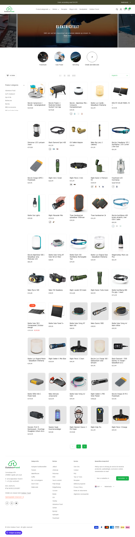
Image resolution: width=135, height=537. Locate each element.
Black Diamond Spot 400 (57, 142)
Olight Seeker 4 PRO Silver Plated (98, 395)
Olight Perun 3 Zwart (77, 359)
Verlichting (75, 65)
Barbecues (8, 100)
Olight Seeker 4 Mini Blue (57, 359)
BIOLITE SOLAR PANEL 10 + (121, 104)
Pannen (33, 470)
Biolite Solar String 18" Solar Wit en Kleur (56, 256)
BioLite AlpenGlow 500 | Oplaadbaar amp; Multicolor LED (36, 257)
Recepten (77, 480)
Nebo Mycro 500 (33, 290)
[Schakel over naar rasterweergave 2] (64, 75)
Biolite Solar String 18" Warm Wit (77, 324)
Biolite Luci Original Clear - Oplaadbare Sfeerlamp (99, 256)
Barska (7, 104)
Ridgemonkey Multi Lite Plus (120, 256)
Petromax (56, 473)
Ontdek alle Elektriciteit (92, 65)
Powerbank (43, 65)
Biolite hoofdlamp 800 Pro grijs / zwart (119, 291)
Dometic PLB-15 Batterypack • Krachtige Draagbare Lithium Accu (36, 429)
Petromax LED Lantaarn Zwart (36, 143)
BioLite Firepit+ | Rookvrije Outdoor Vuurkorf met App (55, 105)
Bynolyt (55, 511)
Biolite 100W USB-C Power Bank (34, 395)
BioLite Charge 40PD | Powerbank (35, 179)
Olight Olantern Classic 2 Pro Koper (78, 428)
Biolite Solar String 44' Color (77, 395)
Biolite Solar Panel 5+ (56, 323)
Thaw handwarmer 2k (98, 215)
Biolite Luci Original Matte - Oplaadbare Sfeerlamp (36, 360)
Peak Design (56, 484)
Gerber (55, 508)
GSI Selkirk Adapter (76, 142)
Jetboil (55, 467)
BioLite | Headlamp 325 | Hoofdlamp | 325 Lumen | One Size (120, 144)
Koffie (33, 477)
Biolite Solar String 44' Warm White (119, 324)
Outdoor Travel (26, 493)
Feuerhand (56, 518)
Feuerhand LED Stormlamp (117, 179)
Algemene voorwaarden (81, 494)
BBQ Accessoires (10, 107)
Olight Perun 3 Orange (119, 427)
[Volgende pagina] (84, 446)
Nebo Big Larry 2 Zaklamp (97, 143)
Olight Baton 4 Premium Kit (99, 179)
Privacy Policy (78, 487)
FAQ (75, 473)
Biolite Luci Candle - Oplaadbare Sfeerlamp (98, 104)
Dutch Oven (34, 484)
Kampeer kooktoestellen (39, 467)
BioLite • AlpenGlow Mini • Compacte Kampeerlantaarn (79, 105)
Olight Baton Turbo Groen (99, 290)
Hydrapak (56, 515)
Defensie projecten (79, 484)
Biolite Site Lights (34, 215)
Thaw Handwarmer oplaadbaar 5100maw (77, 216)
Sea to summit (57, 480)
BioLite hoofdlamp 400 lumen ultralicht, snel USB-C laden (120, 217)
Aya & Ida (8, 97)
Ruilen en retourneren (80, 491)
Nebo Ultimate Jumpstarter (54, 395)
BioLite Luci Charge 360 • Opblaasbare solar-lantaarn (99, 361)
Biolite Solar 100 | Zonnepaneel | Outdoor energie (35, 325)
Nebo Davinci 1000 (97, 323)
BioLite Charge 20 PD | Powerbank (120, 395)
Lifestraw (55, 470)
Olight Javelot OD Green (78, 290)
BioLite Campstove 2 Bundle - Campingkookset (36, 104)
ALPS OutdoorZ (10, 94)
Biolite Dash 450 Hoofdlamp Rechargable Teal (78, 257)
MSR (54, 477)
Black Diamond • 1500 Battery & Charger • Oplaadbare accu (119, 361)
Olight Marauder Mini (56, 215)
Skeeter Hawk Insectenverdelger (55, 428)
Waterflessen (35, 473)
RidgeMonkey (57, 487)
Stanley (55, 501)
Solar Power (59, 65)
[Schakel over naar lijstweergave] (60, 75)
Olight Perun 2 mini (76, 178)
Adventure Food (10, 91)
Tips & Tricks (78, 477)
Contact (76, 470)
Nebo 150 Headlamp (56, 290)
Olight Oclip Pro (96, 427)
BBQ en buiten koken (11, 111)
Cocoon (55, 491)
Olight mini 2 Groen (55, 178)
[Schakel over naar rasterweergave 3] (68, 75)
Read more (67, 36)
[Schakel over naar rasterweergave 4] (74, 75)
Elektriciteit (34, 487)
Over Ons (77, 467)
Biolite (54, 494)
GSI (54, 497)
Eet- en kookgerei (37, 480)
